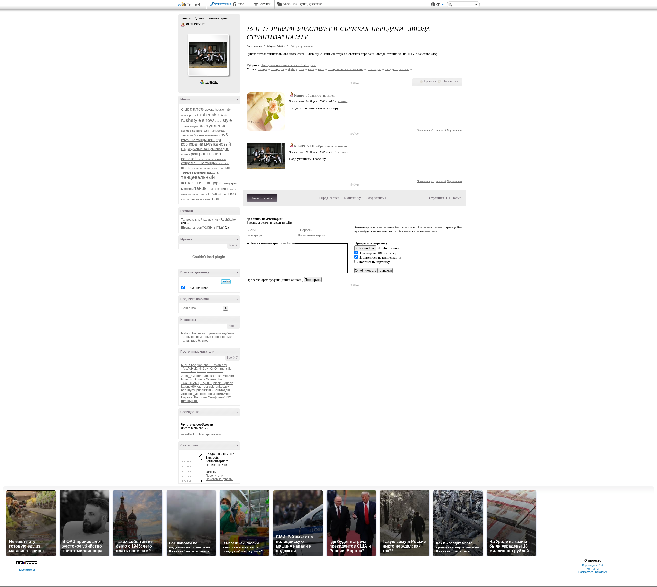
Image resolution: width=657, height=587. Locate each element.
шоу (215, 198)
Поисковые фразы (219, 479)
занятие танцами (192, 130)
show (208, 120)
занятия (210, 130)
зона (200, 135)
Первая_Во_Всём (194, 397)
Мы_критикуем (210, 434)
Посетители (214, 475)
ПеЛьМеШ (223, 394)
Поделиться (450, 81)
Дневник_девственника (198, 394)
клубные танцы (194, 140)
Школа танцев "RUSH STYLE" (202, 227)
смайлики (288, 243)
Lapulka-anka (212, 376)
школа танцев (222, 193)
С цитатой (438, 130)
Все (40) (232, 357)
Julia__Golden (191, 376)
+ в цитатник (304, 46)
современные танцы (198, 163)
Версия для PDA (592, 565)
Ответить (423, 130)
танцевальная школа (199, 172)
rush (202, 114)
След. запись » (376, 198)
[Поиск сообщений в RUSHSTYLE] (226, 281)
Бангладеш (222, 390)
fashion (186, 333)
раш (194, 154)
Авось (287, 4)
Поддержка (433, 4)
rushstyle (191, 120)
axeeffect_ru (189, 434)
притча (185, 154)
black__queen (223, 383)
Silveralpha (214, 379)
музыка (211, 144)
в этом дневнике (196, 288)
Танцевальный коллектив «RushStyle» (209, 219)
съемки (213, 168)
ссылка (342, 101)
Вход (240, 4)
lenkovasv (222, 386)
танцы (200, 188)
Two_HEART (190, 383)
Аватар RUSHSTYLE (208, 55)
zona (185, 126)
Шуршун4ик (189, 401)
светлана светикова (212, 159)
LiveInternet (188, 4)
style (227, 120)
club (185, 109)
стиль (185, 168)
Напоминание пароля (311, 235)
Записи (186, 18)
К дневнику (352, 198)
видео (194, 126)
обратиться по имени (321, 95)
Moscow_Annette (193, 379)
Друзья (200, 18)
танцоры (213, 183)
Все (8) (233, 326)
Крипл (299, 95)
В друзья (212, 82)
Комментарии (218, 18)
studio (218, 121)
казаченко (211, 135)
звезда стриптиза (397, 69)
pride (192, 115)
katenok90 (188, 386)
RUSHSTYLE (183, 25)
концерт (214, 140)
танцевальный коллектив (198, 180)
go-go (209, 109)
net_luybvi (188, 390)
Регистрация (223, 4)
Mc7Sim (228, 376)
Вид (440, 5)
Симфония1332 (219, 397)
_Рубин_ (206, 383)
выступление (212, 125)
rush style (217, 114)
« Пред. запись (328, 198)
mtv (228, 109)
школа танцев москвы (195, 199)
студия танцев (200, 168)
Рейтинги (264, 4)
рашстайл (190, 159)
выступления (211, 333)
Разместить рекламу (592, 571)
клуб (223, 134)
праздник (222, 149)
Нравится (430, 81)
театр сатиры (218, 189)
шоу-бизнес (199, 340)
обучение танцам (201, 149)
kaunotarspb (205, 386)
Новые (456, 198)
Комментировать (262, 197)
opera (184, 115)
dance (197, 109)
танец (224, 167)
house (219, 109)
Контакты (593, 568)
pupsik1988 (204, 390)
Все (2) (233, 245)
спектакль (222, 163)
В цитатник (454, 130)
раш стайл (210, 153)
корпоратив (192, 144)
